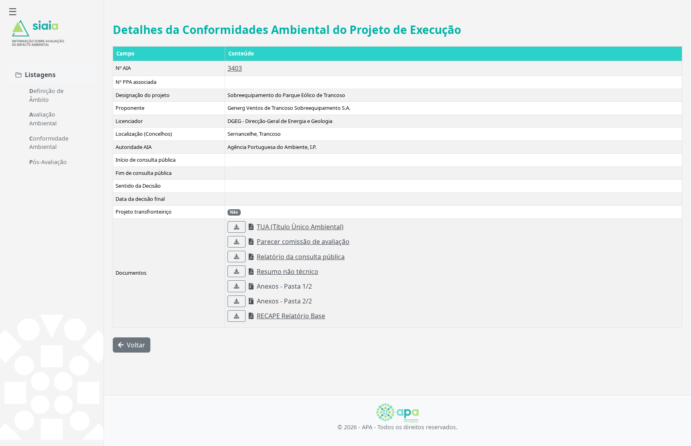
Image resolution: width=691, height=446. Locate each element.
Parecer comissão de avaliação (303, 241)
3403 (235, 68)
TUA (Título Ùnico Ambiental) (300, 226)
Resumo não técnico (287, 271)
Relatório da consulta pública (301, 256)
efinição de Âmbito (46, 95)
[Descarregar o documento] (237, 227)
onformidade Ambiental (48, 143)
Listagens (40, 74)
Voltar (135, 345)
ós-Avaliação (48, 162)
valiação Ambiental (43, 119)
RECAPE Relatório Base (291, 315)
